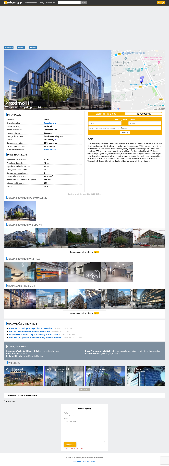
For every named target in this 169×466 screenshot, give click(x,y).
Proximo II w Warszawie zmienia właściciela (29, 331)
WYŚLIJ (125, 132)
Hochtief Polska (91, 353)
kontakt (86, 461)
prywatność (77, 461)
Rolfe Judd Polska (14, 356)
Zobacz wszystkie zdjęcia (84, 252)
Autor (66, 413)
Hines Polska (50, 149)
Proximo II (33, 47)
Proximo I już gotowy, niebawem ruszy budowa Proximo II (36, 337)
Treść (66, 418)
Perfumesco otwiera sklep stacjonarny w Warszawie (33, 334)
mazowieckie (9, 47)
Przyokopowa (50, 123)
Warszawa (21, 47)
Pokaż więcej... (84, 389)
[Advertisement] (84, 25)
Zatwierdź (70, 444)
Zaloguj (161, 2)
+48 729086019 (143, 113)
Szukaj (84, 2)
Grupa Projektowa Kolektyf (97, 351)
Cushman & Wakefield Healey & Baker (23, 351)
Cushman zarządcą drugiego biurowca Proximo (31, 328)
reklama (93, 461)
